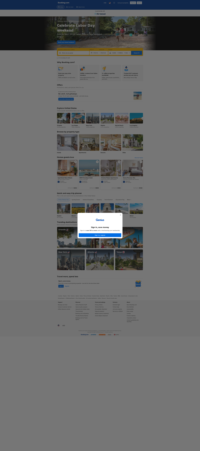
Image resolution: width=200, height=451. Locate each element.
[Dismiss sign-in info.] (120, 215)
